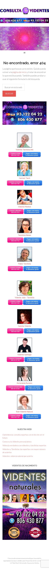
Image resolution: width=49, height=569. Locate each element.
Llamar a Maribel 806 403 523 (15, 211)
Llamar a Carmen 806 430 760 (15, 183)
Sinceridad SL (37, 558)
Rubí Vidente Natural (24, 412)
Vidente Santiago (24, 355)
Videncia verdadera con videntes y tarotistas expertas (24, 445)
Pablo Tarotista (24, 264)
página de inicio (19, 72)
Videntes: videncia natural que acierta (17, 456)
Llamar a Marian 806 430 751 (15, 240)
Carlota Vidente (24, 326)
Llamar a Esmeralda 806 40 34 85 (15, 388)
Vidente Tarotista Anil (24, 150)
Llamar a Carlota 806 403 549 (15, 330)
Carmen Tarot (24, 178)
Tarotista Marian (24, 235)
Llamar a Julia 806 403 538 (15, 302)
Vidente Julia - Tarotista (24, 298)
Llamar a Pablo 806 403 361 (15, 268)
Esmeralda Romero (24, 383)
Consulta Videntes (24, 11)
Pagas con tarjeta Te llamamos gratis (31, 154)
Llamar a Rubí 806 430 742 (15, 416)
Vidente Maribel (24, 207)
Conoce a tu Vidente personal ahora (16, 441)
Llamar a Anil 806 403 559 (15, 154)
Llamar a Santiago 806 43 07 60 (15, 359)
